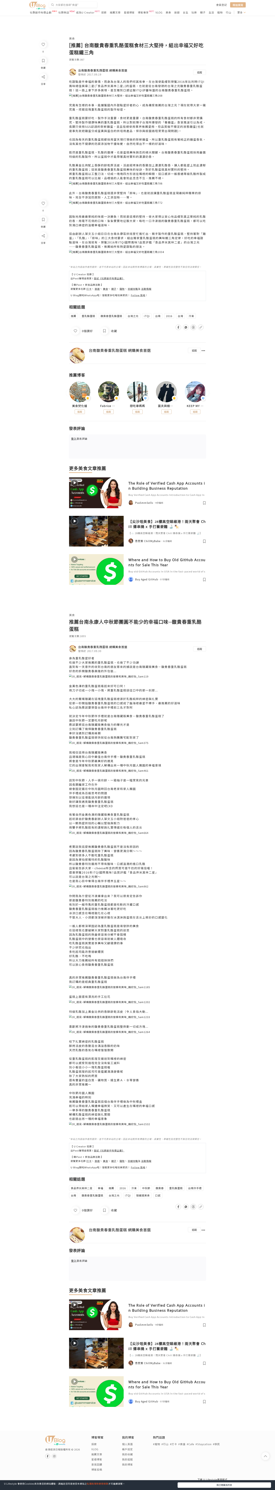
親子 (202, 12)
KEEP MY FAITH (195, 406)
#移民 (216, 1444)
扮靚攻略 (133, 288)
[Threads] (43, 262)
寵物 (220, 12)
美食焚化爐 (79, 406)
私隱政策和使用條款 (97, 1483)
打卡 (89, 288)
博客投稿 (96, 1469)
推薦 (73, 316)
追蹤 (199, 72)
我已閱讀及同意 (224, 1485)
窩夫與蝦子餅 (166, 406)
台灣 (180, 316)
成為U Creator (85, 12)
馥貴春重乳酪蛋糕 (111, 316)
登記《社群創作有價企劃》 (109, 278)
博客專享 (143, 12)
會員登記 (221, 5)
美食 (168, 12)
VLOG (158, 12)
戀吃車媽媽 (137, 406)
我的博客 (127, 1464)
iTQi (147, 316)
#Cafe (190, 1444)
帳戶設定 (127, 1449)
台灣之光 (133, 316)
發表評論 (79, 439)
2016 (169, 316)
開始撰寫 (238, 5)
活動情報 (146, 288)
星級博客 (129, 12)
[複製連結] (43, 271)
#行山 (165, 1444)
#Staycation (203, 1444)
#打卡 (173, 1444)
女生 (185, 12)
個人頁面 (127, 1444)
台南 (158, 316)
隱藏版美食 (143, 1195)
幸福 (100, 1188)
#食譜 (181, 1444)
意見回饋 (96, 1464)
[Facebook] (43, 244)
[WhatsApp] (43, 253)
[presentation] (69, 393)
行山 (228, 12)
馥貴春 (160, 1188)
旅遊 (177, 12)
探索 (104, 12)
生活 (211, 12)
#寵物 (156, 1444)
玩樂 (194, 12)
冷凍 (191, 316)
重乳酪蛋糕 (88, 316)
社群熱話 (63, 12)
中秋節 (146, 1188)
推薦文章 (115, 12)
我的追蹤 (127, 1459)
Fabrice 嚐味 (108, 406)
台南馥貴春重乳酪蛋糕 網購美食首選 (102, 70)
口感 (158, 1195)
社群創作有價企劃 (41, 12)
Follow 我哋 (138, 295)
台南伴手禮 (195, 1188)
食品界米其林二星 (81, 1188)
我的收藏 (127, 1454)
